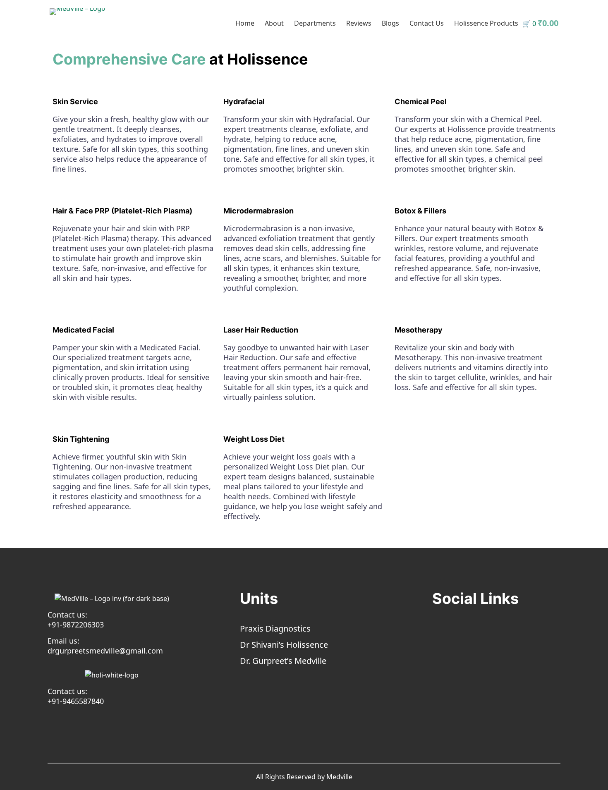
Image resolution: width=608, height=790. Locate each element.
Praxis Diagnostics (275, 628)
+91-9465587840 (76, 701)
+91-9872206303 (76, 625)
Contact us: (67, 615)
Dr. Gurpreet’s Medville (283, 660)
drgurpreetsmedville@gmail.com (105, 651)
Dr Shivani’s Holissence (284, 644)
